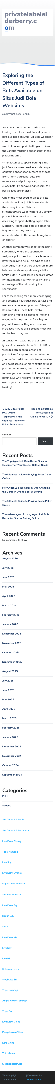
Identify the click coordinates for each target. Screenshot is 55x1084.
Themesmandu (34, 1079)
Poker (5, 796)
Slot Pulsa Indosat (11, 894)
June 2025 (8, 690)
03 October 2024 (11, 114)
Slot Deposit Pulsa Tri (13, 819)
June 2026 (8, 577)
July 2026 (8, 568)
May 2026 (8, 586)
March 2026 (9, 605)
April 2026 (8, 596)
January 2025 (10, 737)
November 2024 (11, 756)
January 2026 (10, 624)
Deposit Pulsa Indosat (13, 883)
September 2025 (12, 662)
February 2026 (11, 615)
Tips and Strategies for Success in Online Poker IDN (41, 412)
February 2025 (11, 727)
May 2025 (8, 699)
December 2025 (11, 633)
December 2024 (11, 746)
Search (6, 434)
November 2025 (11, 643)
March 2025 (9, 718)
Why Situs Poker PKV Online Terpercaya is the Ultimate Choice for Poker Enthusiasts (13, 416)
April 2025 (8, 709)
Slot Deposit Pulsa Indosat (15, 830)
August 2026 (10, 558)
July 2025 (8, 680)
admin (26, 114)
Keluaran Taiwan (11, 969)
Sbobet (6, 805)
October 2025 (10, 652)
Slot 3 (5, 926)
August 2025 (10, 671)
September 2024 (12, 774)
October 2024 (10, 765)
